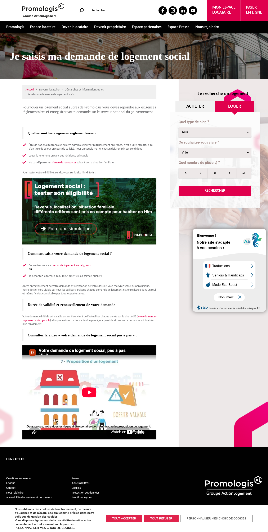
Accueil (30, 89)
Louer (234, 106)
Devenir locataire (75, 27)
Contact (10, 488)
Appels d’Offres (80, 483)
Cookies (76, 488)
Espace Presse (178, 27)
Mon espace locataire (224, 10)
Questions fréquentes (18, 478)
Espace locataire (42, 27)
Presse (75, 478)
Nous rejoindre (207, 27)
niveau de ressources (64, 162)
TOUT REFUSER (161, 519)
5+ (243, 173)
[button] (215, 132)
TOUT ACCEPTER (124, 519)
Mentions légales (82, 497)
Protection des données (85, 492)
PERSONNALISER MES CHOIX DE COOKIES (216, 519)
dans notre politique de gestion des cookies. (54, 515)
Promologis (15, 27)
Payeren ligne (254, 10)
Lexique (10, 483)
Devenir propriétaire (110, 27)
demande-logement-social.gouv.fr (71, 265)
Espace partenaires (146, 27)
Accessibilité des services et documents (29, 497)
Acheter (195, 106)
